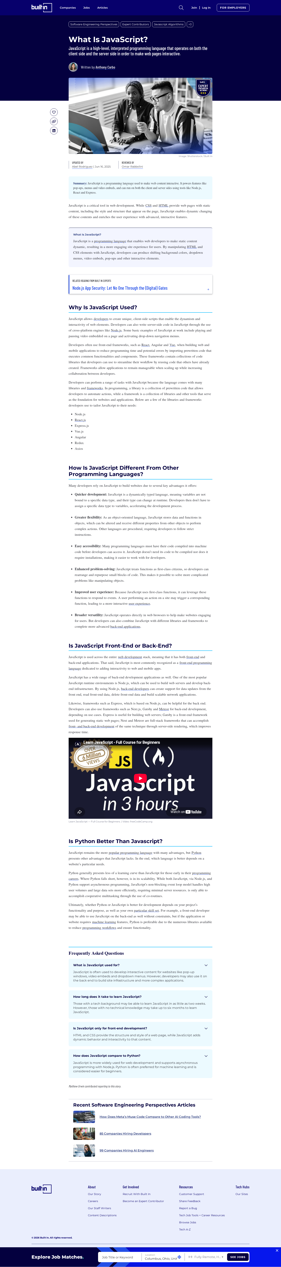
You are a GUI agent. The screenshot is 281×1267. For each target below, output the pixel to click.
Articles (102, 7)
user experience (139, 603)
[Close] (277, 1250)
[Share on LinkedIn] (54, 130)
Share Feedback (189, 1201)
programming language (110, 241)
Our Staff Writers (99, 1208)
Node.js (116, 330)
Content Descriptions (102, 1215)
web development (130, 656)
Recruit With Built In (136, 1194)
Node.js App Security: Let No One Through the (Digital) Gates (119, 288)
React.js (80, 419)
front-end (192, 656)
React (145, 344)
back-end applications (125, 626)
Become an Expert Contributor (143, 1201)
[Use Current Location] (179, 1257)
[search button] (181, 7)
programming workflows (99, 927)
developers (101, 318)
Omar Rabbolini (132, 166)
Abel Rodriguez (82, 166)
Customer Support (191, 1194)
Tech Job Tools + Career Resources (202, 1215)
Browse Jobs (187, 1222)
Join (194, 7)
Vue (172, 344)
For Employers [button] (233, 7)
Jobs (86, 7)
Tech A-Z (185, 1229)
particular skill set (146, 910)
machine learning (104, 921)
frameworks (95, 388)
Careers (93, 1201)
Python (196, 852)
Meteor (164, 709)
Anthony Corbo (105, 67)
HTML (163, 205)
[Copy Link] (54, 121)
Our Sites (242, 1194)
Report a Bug (188, 1208)
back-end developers (135, 688)
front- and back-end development (91, 726)
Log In (206, 7)
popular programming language (130, 852)
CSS (148, 205)
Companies (68, 7)
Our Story (94, 1194)
